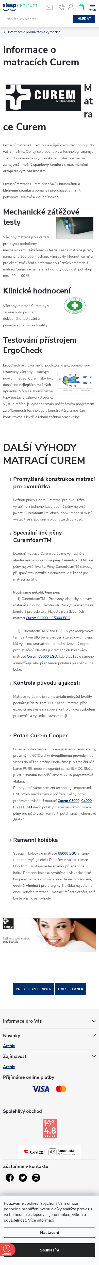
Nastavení (49, 1232)
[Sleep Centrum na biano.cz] (50, 1129)
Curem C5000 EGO (42, 656)
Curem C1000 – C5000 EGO (48, 618)
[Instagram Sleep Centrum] (36, 1178)
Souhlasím (49, 1250)
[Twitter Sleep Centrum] (22, 1178)
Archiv (9, 1046)
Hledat (84, 19)
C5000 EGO (22, 807)
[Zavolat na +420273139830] (62, 7)
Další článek (70, 989)
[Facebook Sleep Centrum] (9, 1178)
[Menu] (92, 7)
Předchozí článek (33, 989)
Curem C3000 (68, 800)
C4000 (86, 800)
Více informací (41, 1220)
